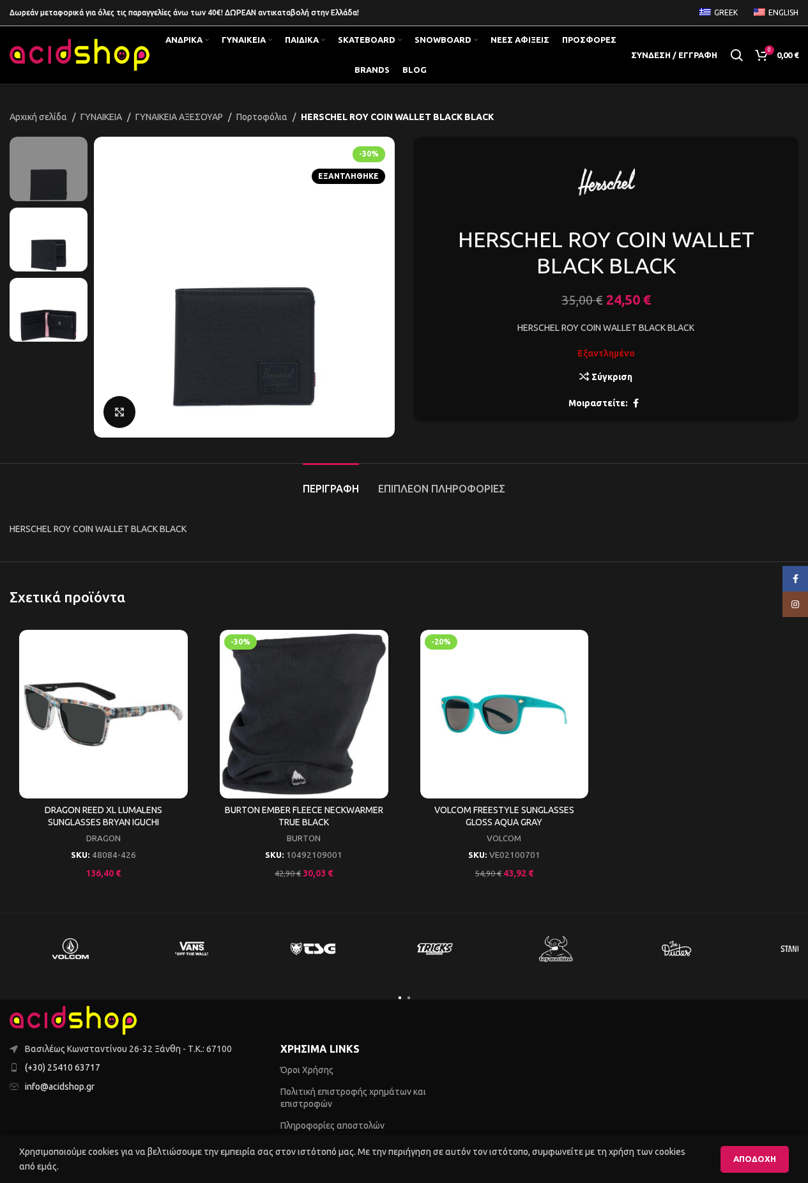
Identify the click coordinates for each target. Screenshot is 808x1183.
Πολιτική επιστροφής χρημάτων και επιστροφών (353, 1097)
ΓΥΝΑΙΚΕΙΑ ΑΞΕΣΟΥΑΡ (179, 117)
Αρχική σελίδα (38, 117)
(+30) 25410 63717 (62, 1067)
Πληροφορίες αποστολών (332, 1125)
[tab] (331, 482)
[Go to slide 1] (400, 997)
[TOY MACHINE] (555, 948)
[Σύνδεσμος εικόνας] (73, 1019)
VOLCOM (504, 838)
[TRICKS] (434, 948)
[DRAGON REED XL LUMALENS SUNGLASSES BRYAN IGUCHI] (103, 714)
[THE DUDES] (677, 948)
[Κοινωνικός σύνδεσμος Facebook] (635, 403)
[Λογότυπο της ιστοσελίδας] (80, 54)
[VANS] (191, 948)
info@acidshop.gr (60, 1086)
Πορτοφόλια (261, 117)
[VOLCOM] (70, 948)
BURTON (304, 838)
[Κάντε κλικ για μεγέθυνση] (119, 412)
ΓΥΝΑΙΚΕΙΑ (101, 117)
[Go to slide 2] (409, 997)
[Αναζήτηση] (736, 55)
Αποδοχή (754, 1158)
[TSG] (313, 948)
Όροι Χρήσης (306, 1070)
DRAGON (103, 838)
